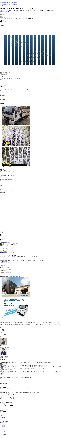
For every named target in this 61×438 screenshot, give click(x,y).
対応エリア (7, 2)
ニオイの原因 (3, 2)
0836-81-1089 (5, 262)
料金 (5, 2)
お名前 (1, 265)
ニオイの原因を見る (7, 11)
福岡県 (5, 252)
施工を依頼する (2, 11)
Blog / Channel (3, 431)
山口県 (1, 252)
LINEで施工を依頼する (3, 261)
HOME (1, 2)
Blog (14, 2)
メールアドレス (2, 266)
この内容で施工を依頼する (3, 270)
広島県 (3, 252)
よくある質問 (12, 2)
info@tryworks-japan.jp (9, 403)
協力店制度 (16, 2)
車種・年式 (1, 267)
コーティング (3, 426)
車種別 (9, 2)
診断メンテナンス (4, 425)
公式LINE (8, 272)
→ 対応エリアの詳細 (2, 253)
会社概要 (3, 429)
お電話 (5, 272)
